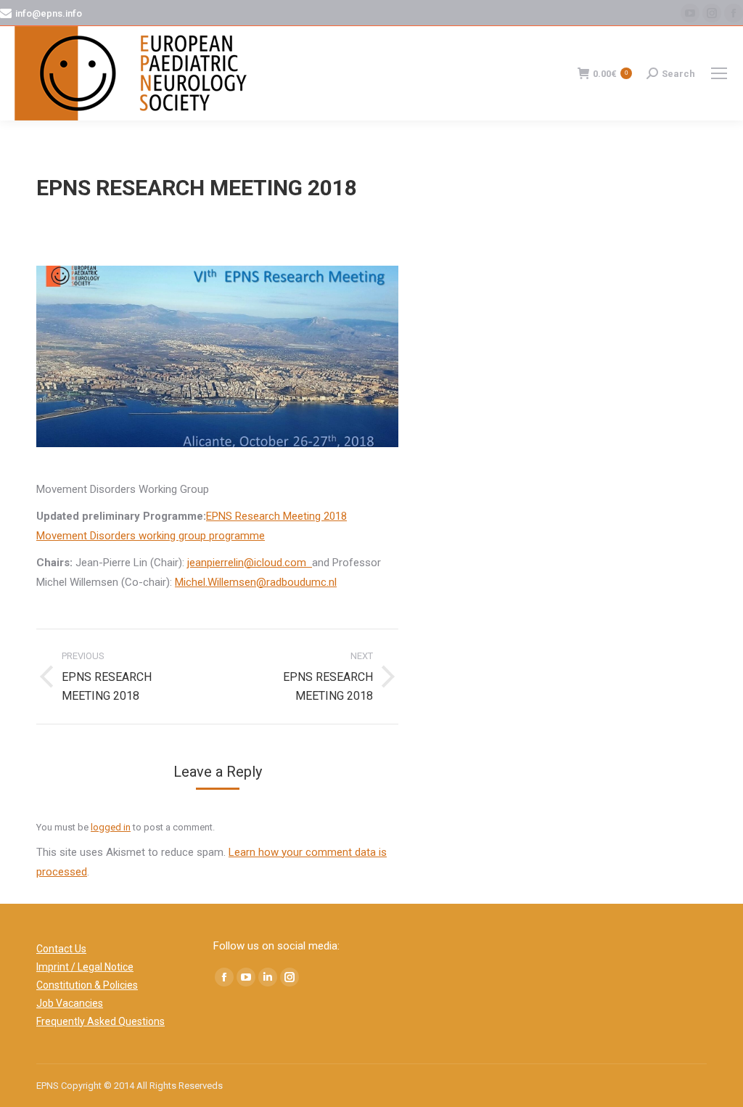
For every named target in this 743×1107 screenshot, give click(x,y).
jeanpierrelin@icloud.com (249, 562)
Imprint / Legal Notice (85, 967)
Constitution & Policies (87, 985)
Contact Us (61, 949)
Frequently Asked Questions (100, 1021)
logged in (111, 827)
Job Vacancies (69, 1003)
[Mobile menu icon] (719, 73)
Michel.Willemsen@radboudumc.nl (256, 582)
